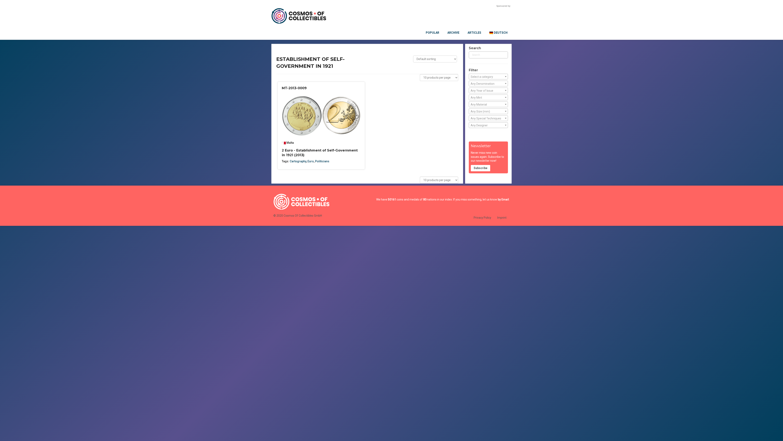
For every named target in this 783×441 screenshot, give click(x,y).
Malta (290, 142)
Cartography (298, 161)
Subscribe (480, 168)
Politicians (322, 161)
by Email (503, 199)
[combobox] (488, 76)
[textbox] (488, 77)
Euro (310, 161)
